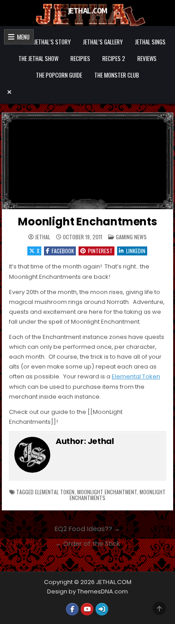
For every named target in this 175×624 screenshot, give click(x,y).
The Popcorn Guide (59, 74)
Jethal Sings (150, 41)
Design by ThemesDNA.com (87, 591)
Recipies (80, 58)
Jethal (42, 237)
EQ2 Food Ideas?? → (87, 528)
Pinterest (100, 251)
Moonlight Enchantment (107, 492)
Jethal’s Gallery (103, 41)
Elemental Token (136, 376)
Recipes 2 (113, 58)
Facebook (63, 251)
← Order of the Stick (87, 543)
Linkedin (135, 251)
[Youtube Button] (87, 609)
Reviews (147, 58)
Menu (22, 36)
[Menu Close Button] (87, 92)
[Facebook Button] (72, 609)
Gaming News (131, 237)
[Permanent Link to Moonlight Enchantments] (87, 161)
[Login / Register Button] (102, 609)
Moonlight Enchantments (87, 221)
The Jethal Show (38, 58)
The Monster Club (116, 74)
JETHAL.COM (87, 10)
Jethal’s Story (52, 41)
